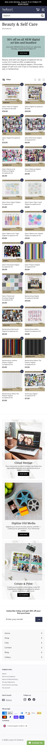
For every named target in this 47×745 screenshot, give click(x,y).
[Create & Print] (23, 562)
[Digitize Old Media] (23, 501)
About (4, 674)
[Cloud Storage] (23, 441)
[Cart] (38, 9)
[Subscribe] (38, 619)
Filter (8, 79)
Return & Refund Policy (10, 679)
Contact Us (37, 743)
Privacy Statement (8, 682)
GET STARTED (23, 595)
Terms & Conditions (8, 676)
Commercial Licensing (10, 685)
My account (6, 688)
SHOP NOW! (23, 4)
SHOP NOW (23, 474)
